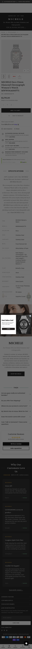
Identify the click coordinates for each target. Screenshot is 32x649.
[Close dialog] (30, 315)
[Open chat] (26, 643)
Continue (8, 328)
